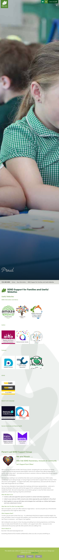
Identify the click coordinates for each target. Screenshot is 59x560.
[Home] (4, 4)
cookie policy (34, 552)
